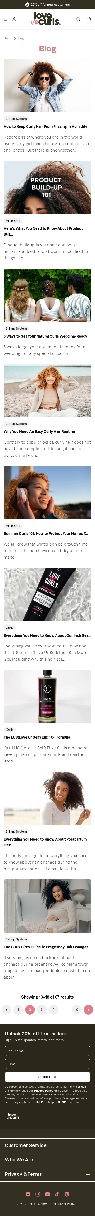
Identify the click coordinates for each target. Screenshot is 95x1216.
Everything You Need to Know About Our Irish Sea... (47, 635)
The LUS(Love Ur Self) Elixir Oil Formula (37, 737)
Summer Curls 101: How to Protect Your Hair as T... (46, 534)
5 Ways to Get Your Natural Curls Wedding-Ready (45, 336)
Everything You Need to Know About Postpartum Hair (45, 842)
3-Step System (16, 118)
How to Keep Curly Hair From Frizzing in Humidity (45, 127)
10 (77, 1010)
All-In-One (13, 220)
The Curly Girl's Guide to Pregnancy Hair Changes (46, 947)
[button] (6, 19)
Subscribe (47, 1077)
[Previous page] (6, 1010)
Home (8, 38)
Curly (10, 627)
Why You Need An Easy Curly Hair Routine (39, 432)
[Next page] (88, 1010)
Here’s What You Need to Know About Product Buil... (43, 231)
